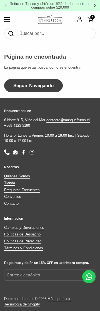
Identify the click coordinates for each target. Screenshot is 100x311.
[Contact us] (89, 276)
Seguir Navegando (33, 85)
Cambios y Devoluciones (24, 228)
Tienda (9, 183)
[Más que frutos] (50, 19)
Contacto (11, 203)
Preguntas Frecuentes (22, 190)
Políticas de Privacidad (22, 241)
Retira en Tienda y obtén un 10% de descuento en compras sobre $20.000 (50, 5)
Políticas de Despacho (22, 234)
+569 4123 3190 (17, 125)
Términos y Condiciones (23, 248)
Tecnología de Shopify (22, 304)
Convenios (12, 197)
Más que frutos (60, 299)
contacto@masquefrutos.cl (68, 120)
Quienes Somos (17, 176)
